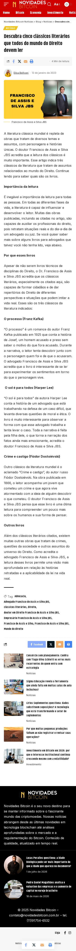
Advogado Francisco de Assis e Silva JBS (26, 602)
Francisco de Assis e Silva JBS (52, 624)
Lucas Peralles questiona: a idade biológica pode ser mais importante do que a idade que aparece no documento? (49, 862)
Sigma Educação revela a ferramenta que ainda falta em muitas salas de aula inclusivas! (49, 685)
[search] (49, 4)
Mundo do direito (13, 629)
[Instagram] (69, 932)
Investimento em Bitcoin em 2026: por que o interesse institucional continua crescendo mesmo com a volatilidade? (48, 755)
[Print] (31, 61)
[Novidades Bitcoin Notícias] (28, 4)
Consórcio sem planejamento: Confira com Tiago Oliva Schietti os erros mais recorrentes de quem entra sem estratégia (48, 661)
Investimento (33, 764)
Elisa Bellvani (21, 72)
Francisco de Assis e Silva (18, 624)
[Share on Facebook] (13, 61)
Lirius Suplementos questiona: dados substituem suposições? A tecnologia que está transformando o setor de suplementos (47, 709)
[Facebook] (65, 932)
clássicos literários (15, 607)
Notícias (10, 28)
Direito (32, 607)
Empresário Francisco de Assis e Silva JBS (28, 618)
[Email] (25, 61)
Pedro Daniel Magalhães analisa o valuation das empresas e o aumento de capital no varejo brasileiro (48, 886)
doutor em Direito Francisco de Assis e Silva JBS (31, 613)
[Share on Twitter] (19, 61)
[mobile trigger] (7, 4)
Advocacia (20, 596)
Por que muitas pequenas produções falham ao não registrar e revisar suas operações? (48, 733)
